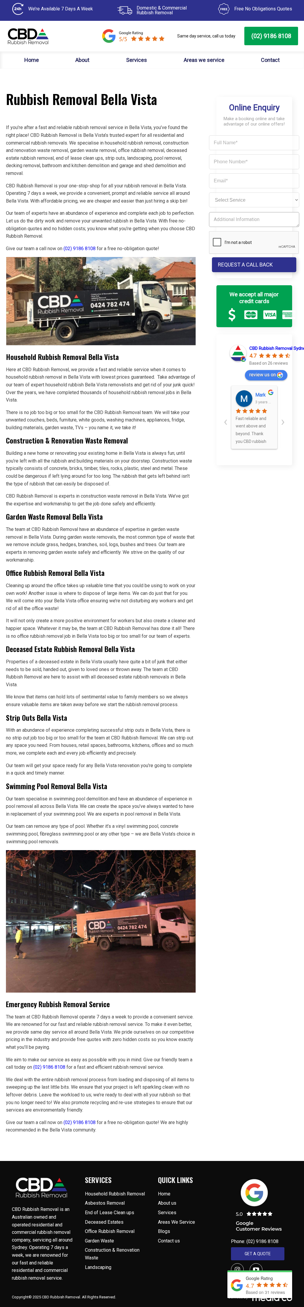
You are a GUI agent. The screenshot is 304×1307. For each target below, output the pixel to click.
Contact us (169, 1241)
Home (31, 60)
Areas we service (204, 60)
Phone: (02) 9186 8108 (254, 1241)
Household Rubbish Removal (115, 1194)
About (82, 60)
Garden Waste (99, 1241)
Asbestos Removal (105, 1203)
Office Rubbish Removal (109, 1231)
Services (136, 60)
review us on (262, 374)
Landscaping (98, 1267)
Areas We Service (176, 1222)
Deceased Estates (105, 1222)
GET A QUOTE (258, 1253)
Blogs (164, 1231)
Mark (260, 395)
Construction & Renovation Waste (112, 1254)
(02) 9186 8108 (271, 36)
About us (167, 1203)
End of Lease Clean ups (109, 1212)
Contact (270, 60)
